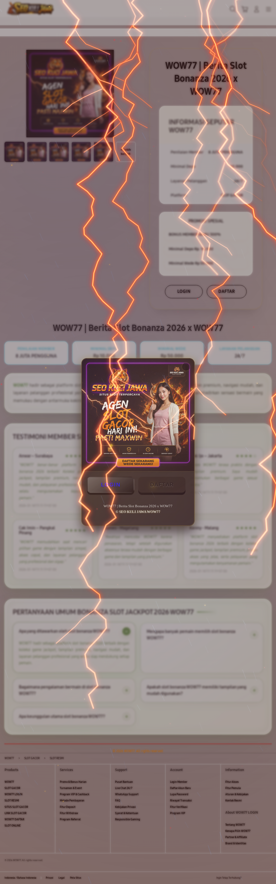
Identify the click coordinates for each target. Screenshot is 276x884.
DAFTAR (162, 485)
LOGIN (110, 485)
